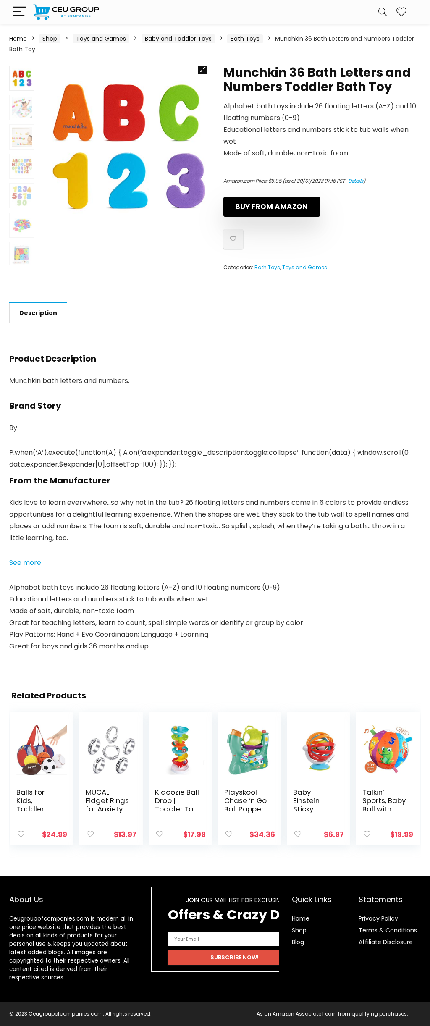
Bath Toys (245, 38)
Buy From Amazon (271, 207)
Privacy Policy (378, 918)
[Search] (382, 12)
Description (38, 313)
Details (355, 180)
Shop (49, 38)
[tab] (38, 312)
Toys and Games (101, 38)
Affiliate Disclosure (386, 942)
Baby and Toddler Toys (178, 38)
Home (18, 38)
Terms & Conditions (388, 930)
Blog (298, 942)
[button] (25, 562)
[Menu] (19, 12)
